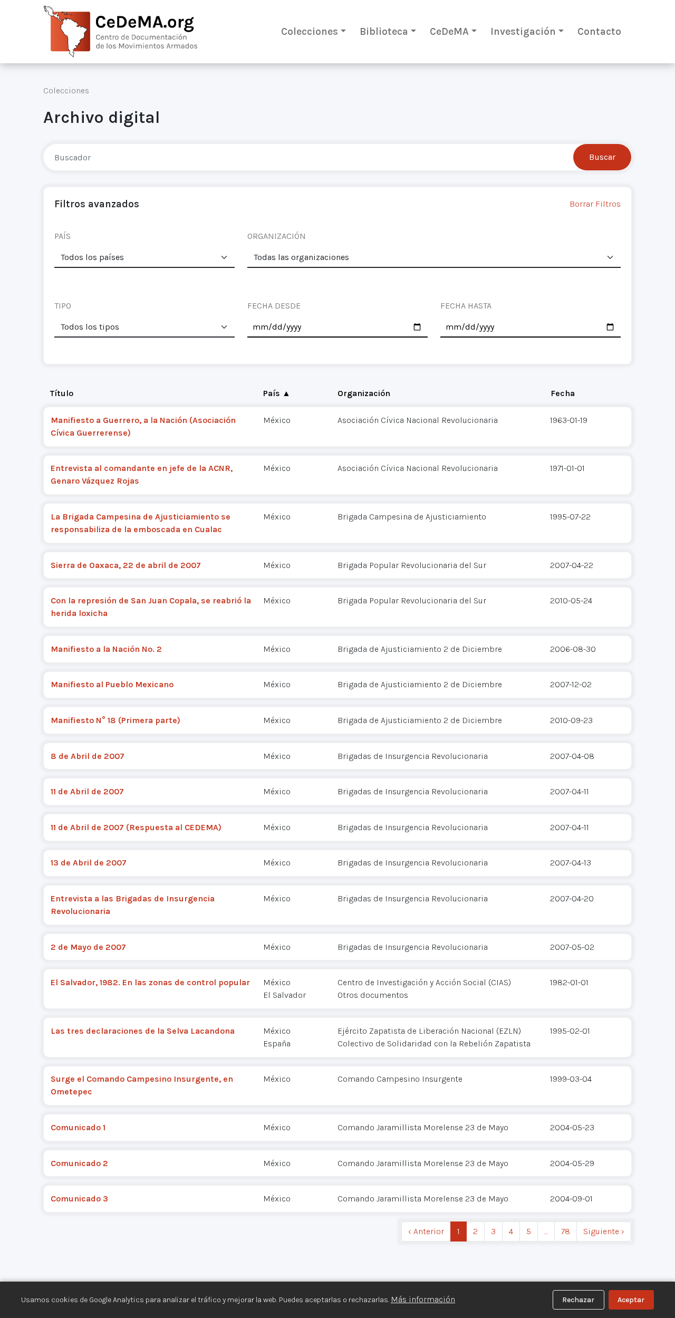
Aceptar (631, 1299)
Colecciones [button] (309, 31)
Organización (364, 393)
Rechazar (578, 1299)
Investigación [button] (523, 31)
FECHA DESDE (274, 306)
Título (61, 393)
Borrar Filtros (595, 204)
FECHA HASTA (465, 306)
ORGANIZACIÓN (276, 236)
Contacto (599, 31)
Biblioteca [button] (384, 31)
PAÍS (62, 236)
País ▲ (277, 393)
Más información (423, 1299)
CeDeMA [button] (449, 31)
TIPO (62, 306)
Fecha (563, 393)
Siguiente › (603, 1231)
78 (565, 1231)
